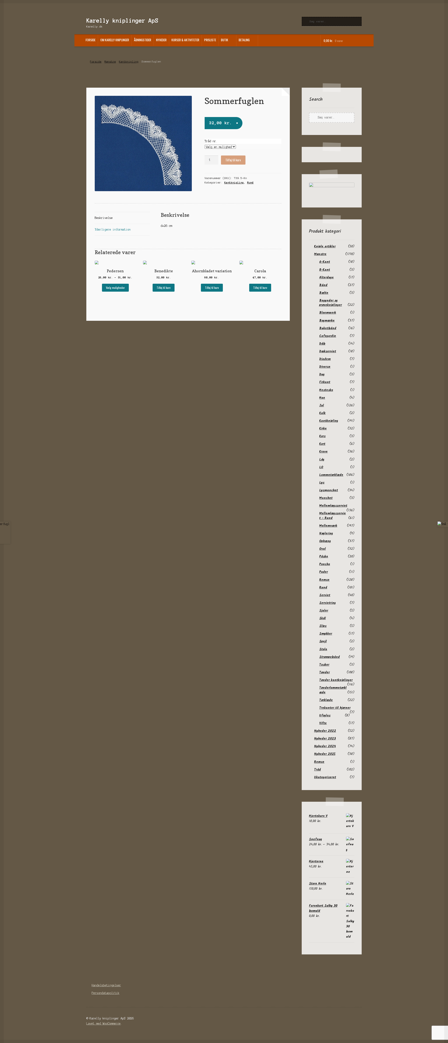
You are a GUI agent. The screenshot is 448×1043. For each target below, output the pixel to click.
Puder (323, 571)
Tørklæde (326, 700)
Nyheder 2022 (325, 730)
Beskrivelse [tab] (104, 217)
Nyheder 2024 (325, 746)
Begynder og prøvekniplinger (330, 302)
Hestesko (326, 390)
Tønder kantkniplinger (336, 680)
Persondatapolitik (105, 993)
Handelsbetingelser (106, 985)
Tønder (324, 672)
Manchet (325, 498)
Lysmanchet (328, 490)
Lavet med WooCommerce (103, 1023)
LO (321, 467)
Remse (324, 579)
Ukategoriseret (325, 777)
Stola (323, 649)
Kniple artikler (325, 246)
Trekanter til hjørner (334, 707)
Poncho (324, 564)
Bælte (323, 292)
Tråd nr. (211, 141)
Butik (224, 40)
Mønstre (110, 61)
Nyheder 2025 (324, 753)
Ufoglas (324, 715)
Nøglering (326, 533)
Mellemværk (328, 525)
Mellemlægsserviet (333, 505)
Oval (322, 548)
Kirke (323, 428)
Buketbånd (327, 328)
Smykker (325, 633)
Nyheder (161, 40)
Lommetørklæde (331, 474)
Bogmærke (327, 320)
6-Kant (324, 261)
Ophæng (325, 541)
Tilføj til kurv (233, 160)
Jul (321, 405)
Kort (322, 443)
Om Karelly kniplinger (114, 40)
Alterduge (326, 277)
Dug (322, 374)
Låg (321, 459)
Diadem (325, 359)
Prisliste (210, 40)
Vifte (323, 723)
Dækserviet (327, 351)
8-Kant (324, 269)
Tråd (317, 769)
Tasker (324, 664)
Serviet (324, 595)
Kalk (322, 413)
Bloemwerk (327, 312)
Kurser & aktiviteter (185, 40)
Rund (250, 182)
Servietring (327, 602)
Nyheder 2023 (325, 738)
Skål (322, 618)
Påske (323, 556)
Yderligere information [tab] (113, 229)
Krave (323, 451)
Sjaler (323, 610)
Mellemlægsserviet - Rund (332, 515)
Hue (322, 397)
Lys (321, 482)
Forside (90, 40)
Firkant (324, 382)
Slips (322, 626)
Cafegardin (327, 335)
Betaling (244, 40)
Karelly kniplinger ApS (122, 20)
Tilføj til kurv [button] (164, 288)
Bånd (323, 285)
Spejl (323, 641)
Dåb (322, 343)
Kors (322, 436)
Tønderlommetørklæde (332, 690)
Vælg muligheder (115, 288)
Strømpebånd (329, 657)
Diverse (324, 366)
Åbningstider (142, 40)
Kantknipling (129, 61)
